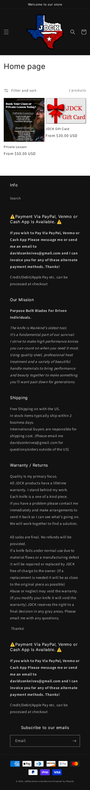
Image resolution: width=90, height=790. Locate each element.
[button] (6, 31)
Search (15, 198)
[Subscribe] (74, 741)
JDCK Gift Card (57, 129)
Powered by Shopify (63, 781)
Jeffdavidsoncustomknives (38, 781)
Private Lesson (15, 147)
